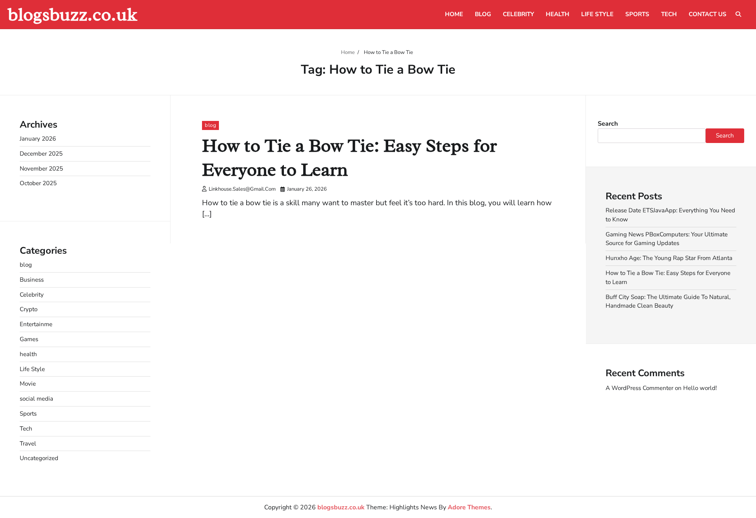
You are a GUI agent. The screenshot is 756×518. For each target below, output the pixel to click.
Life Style (597, 14)
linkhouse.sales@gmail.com (242, 189)
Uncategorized (39, 458)
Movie (28, 384)
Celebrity (518, 14)
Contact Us (707, 14)
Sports (637, 14)
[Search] (738, 14)
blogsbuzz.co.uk (72, 14)
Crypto (28, 309)
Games (29, 339)
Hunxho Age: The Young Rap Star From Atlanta (669, 258)
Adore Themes (469, 507)
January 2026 (38, 139)
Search (608, 123)
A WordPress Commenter (639, 388)
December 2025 (41, 154)
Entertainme (36, 324)
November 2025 (41, 169)
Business (32, 280)
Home (454, 14)
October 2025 (38, 183)
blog (483, 14)
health (557, 14)
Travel (28, 443)
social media (36, 399)
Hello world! (700, 388)
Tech (669, 14)
